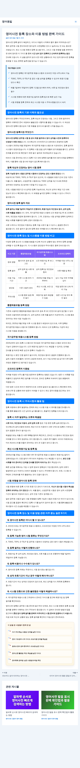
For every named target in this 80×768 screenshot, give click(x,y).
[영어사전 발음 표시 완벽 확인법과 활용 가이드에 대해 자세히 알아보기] (57, 700)
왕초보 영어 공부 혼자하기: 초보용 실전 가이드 (28, 646)
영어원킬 (7, 21)
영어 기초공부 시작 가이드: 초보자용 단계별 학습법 (29, 639)
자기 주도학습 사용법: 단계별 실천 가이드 (26, 632)
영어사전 (8, 718)
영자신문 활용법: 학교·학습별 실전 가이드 (26, 653)
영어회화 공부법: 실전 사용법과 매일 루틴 (26, 660)
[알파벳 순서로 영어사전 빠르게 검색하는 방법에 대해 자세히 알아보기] (22, 700)
